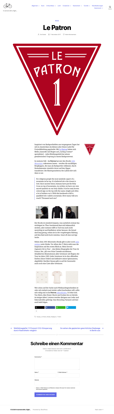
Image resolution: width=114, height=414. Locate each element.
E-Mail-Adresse (62, 372)
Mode (57, 20)
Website (37, 380)
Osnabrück (66, 6)
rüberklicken (62, 293)
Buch (42, 6)
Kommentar (38, 357)
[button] (40, 307)
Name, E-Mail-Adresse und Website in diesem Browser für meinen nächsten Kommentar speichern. (55, 388)
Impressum (97, 8)
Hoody (38, 317)
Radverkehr (76, 6)
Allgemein (35, 6)
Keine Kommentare (70, 34)
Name (37, 372)
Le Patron (63, 149)
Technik (86, 6)
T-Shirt (59, 317)
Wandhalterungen (97, 6)
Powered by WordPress (40, 409)
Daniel (44, 34)
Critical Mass (50, 6)
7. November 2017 (55, 34)
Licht (59, 6)
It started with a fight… (23, 409)
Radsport (53, 317)
